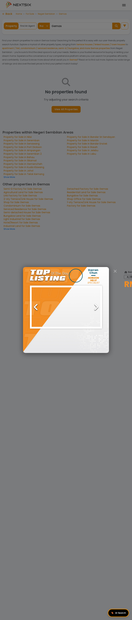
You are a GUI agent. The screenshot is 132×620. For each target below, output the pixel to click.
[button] (66, 307)
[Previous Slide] (36, 307)
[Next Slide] (96, 307)
